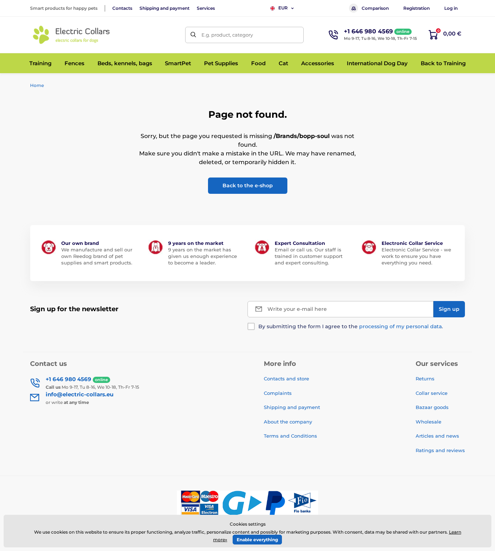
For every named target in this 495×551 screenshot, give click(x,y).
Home (37, 85)
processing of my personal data (400, 326)
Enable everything (257, 539)
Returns (425, 378)
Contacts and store (286, 378)
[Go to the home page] (71, 34)
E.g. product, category (227, 35)
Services (206, 8)
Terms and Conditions (290, 436)
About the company (288, 422)
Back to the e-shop (247, 185)
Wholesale (428, 422)
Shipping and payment (165, 8)
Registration (416, 8)
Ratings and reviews (440, 450)
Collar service (432, 393)
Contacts (122, 8)
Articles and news (437, 436)
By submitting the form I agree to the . (350, 326)
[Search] (193, 35)
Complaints (278, 393)
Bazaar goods (432, 407)
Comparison (375, 8)
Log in (451, 8)
